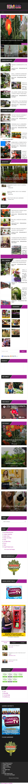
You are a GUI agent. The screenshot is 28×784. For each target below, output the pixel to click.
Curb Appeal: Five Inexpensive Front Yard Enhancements (19, 103)
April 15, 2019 (14, 214)
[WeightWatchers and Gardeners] (4, 199)
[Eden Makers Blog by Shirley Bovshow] (14, 6)
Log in (4, 691)
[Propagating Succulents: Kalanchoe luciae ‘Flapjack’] (16, 332)
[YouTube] (15, 1)
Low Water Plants (7, 541)
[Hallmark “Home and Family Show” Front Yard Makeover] (5, 94)
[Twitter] (10, 1)
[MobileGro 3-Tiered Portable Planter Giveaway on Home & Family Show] (5, 149)
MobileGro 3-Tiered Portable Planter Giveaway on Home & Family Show (19, 144)
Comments (6, 695)
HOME (4, 539)
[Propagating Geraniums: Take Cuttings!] (6, 322)
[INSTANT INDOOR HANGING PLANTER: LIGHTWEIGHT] (5, 117)
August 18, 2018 (14, 68)
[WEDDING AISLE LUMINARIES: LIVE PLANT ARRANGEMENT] (5, 130)
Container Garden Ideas (12, 659)
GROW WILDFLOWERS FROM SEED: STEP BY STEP (12, 40)
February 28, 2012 (14, 104)
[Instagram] (12, 1)
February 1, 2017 (14, 510)
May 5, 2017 (14, 488)
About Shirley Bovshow (8, 532)
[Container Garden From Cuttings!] (16, 322)
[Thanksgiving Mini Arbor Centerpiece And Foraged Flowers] (5, 242)
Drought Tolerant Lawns (8, 546)
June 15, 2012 (10, 187)
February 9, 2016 (11, 56)
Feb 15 (15, 181)
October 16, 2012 (14, 95)
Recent (14, 642)
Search (23, 351)
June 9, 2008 (14, 300)
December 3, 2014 (15, 145)
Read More (24, 43)
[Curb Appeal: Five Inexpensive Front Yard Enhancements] (5, 103)
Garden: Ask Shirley (7, 537)
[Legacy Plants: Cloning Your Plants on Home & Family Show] (6, 314)
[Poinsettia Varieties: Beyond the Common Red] (16, 155)
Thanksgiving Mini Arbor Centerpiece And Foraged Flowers (19, 239)
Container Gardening (7, 534)
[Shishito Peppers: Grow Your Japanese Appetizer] (4, 194)
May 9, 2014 (13, 77)
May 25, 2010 (10, 661)
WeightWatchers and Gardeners (15, 198)
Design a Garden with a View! (14, 463)
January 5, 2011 (11, 199)
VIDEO (4, 545)
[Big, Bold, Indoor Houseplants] (5, 222)
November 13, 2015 (15, 241)
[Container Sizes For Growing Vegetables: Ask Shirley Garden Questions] (16, 135)
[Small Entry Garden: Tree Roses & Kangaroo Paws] (16, 275)
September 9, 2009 (11, 655)
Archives (22, 642)
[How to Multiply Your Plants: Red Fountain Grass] (6, 333)
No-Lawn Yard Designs (10, 549)
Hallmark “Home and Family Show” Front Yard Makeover (19, 93)
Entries (5, 693)
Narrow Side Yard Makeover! (13, 645)
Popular (5, 642)
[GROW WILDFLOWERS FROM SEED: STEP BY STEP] (5, 213)
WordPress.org (6, 696)
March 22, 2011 (14, 282)
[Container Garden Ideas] (4, 661)
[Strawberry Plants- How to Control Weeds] (4, 185)
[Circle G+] (19, 1)
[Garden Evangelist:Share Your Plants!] (6, 342)
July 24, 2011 (10, 194)
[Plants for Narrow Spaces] (5, 285)
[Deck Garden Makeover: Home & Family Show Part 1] (16, 85)
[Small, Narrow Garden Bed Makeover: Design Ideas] (5, 80)
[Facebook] (8, 1)
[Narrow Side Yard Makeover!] (16, 293)
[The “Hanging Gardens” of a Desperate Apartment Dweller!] (5, 303)
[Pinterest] (17, 1)
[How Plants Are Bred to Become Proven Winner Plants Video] (16, 312)
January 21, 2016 (14, 118)
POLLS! (4, 543)
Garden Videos (6, 536)
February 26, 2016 (15, 223)
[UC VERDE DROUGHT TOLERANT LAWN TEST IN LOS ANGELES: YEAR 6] (16, 252)
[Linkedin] (14, 1)
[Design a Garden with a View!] (5, 67)
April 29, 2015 (14, 127)
